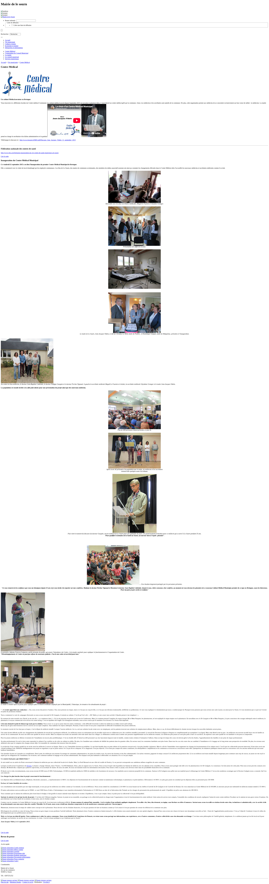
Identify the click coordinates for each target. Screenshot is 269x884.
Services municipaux (12, 59)
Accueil (3, 62)
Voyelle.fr (46, 882)
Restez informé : (10, 20)
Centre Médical (10, 51)
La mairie (8, 55)
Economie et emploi (11, 46)
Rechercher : (5, 34)
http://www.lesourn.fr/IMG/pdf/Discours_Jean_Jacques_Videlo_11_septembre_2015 (48, 140)
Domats (29, 766)
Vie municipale (10, 42)
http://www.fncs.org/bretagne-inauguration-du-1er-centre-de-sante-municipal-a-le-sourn (30, 153)
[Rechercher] (2, 37)
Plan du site (5, 882)
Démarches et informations (14, 48)
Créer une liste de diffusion (22, 25)
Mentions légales (15, 882)
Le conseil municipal (12, 57)
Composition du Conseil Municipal (16, 53)
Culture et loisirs (10, 44)
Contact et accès (27, 882)
